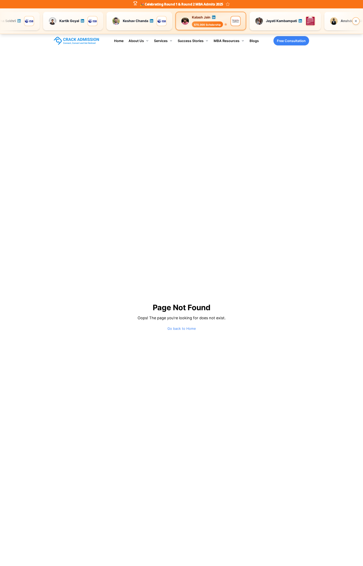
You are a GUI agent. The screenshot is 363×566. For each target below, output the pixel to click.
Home (119, 41)
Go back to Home (181, 328)
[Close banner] (356, 21)
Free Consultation (291, 41)
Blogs (254, 41)
